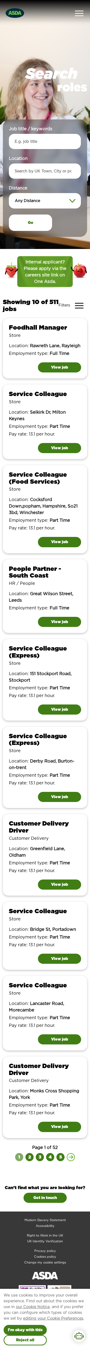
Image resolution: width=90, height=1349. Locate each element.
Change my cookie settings (45, 1262)
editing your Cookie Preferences (53, 1318)
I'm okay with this (25, 1330)
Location (18, 158)
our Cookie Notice (33, 1306)
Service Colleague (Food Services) (38, 478)
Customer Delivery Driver (39, 827)
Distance (18, 187)
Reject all (25, 1340)
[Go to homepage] (15, 12)
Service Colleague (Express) (38, 652)
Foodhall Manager (38, 327)
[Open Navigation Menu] (79, 13)
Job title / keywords (30, 128)
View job (59, 367)
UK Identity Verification (45, 1241)
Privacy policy (45, 1251)
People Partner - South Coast (35, 572)
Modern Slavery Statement (45, 1220)
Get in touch (45, 1197)
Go (30, 222)
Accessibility (45, 1226)
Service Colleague (38, 394)
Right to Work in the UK (45, 1235)
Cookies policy (45, 1256)
